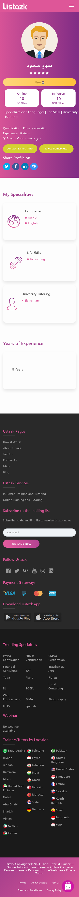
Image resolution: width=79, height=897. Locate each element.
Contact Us (10, 460)
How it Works (12, 442)
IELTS (6, 706)
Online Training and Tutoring (23, 500)
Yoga (6, 677)
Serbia (35, 802)
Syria (58, 825)
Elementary (32, 300)
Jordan (12, 833)
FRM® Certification (34, 658)
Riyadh (7, 758)
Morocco (37, 794)
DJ (4, 688)
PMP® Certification (11, 658)
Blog (6, 472)
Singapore (62, 776)
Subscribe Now (21, 543)
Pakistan (61, 750)
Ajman (7, 818)
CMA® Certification (56, 658)
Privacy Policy (54, 890)
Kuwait (12, 825)
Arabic (32, 218)
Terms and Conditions (30, 890)
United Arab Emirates (13, 788)
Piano (29, 677)
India (35, 772)
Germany (37, 809)
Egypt (35, 758)
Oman (35, 780)
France (60, 784)
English (33, 223)
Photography (57, 699)
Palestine (37, 750)
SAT (28, 670)
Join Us (7, 454)
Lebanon (37, 765)
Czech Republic (57, 800)
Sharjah (8, 811)
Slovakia (61, 791)
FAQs (6, 466)
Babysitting (37, 259)
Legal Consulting (55, 686)
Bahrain (37, 787)
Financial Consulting (10, 668)
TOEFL (30, 688)
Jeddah (8, 765)
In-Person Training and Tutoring (24, 494)
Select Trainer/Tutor (56, 148)
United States (64, 769)
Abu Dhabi (10, 804)
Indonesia (62, 817)
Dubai (7, 797)
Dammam (9, 772)
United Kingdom (58, 760)
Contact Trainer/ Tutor (20, 148)
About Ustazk (12, 448)
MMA (29, 699)
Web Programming (12, 697)
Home (22, 883)
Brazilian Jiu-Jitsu (57, 668)
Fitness (52, 677)
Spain (59, 810)
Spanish (31, 706)
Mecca (7, 779)
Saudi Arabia (16, 750)
